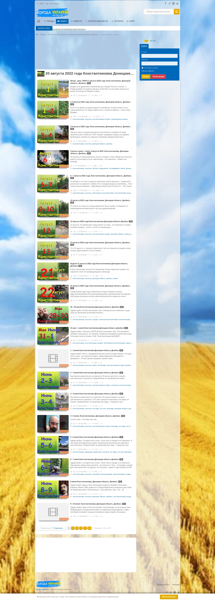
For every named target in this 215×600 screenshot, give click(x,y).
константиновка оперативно (129, 319)
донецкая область (98, 144)
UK (154, 41)
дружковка (88, 452)
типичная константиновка (108, 319)
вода (127, 343)
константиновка (78, 119)
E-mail (143, 52)
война (123, 168)
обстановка (102, 365)
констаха (88, 119)
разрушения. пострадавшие (109, 168)
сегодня (95, 319)
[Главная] (39, 21)
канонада (110, 408)
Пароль (144, 60)
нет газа (103, 408)
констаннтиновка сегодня (122, 496)
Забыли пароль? (147, 71)
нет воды (95, 408)
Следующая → (59, 528)
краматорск (97, 452)
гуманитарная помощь (119, 119)
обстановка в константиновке (103, 193)
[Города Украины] (52, 12)
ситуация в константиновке (121, 385)
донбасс (109, 144)
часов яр (106, 452)
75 (101, 166)
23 (89, 528)
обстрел (95, 168)
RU (146, 41)
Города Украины (42, 589)
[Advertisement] (86, 53)
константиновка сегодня (101, 119)
